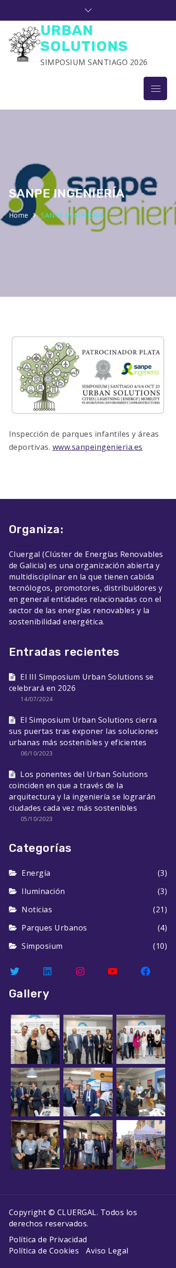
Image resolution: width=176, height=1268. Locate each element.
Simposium (42, 946)
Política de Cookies (44, 1251)
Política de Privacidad (48, 1239)
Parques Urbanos (54, 928)
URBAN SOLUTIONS (84, 38)
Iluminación (43, 891)
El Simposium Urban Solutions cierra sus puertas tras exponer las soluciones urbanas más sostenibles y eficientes (84, 731)
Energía (36, 873)
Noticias (37, 909)
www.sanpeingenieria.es (98, 447)
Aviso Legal (107, 1251)
